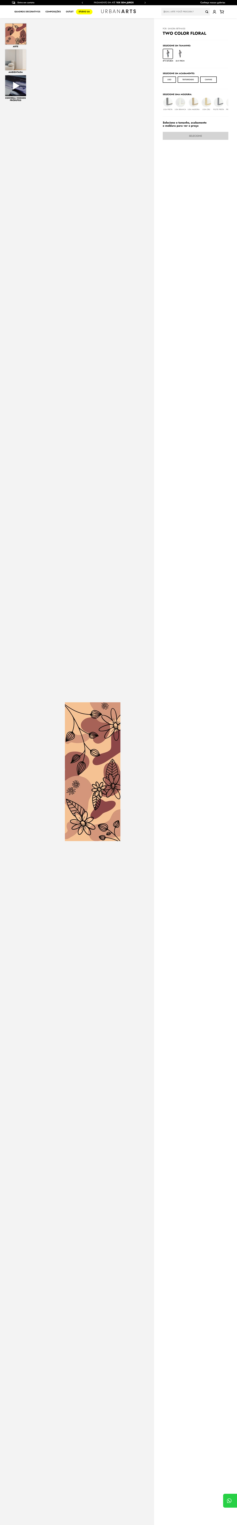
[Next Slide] (145, 2)
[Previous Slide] (82, 2)
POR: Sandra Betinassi (174, 28)
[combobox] (185, 12)
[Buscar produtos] (207, 12)
